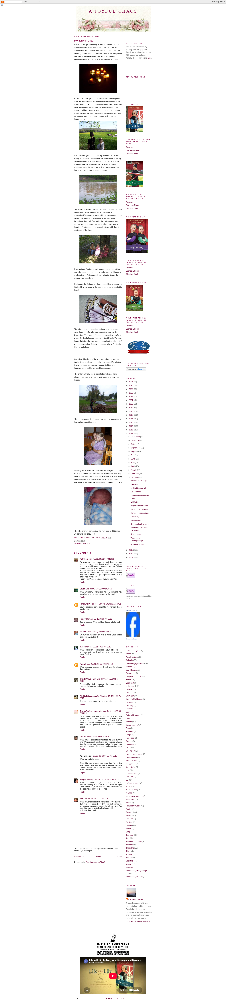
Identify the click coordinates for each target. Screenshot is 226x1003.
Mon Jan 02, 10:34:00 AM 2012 (99, 619)
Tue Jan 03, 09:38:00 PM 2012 (106, 779)
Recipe (129, 816)
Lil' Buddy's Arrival (138, 488)
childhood (130, 686)
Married (129, 793)
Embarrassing (132, 725)
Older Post (118, 857)
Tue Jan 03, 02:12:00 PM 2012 (96, 737)
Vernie (128, 864)
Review (129, 822)
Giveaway (135, 517)
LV (127, 780)
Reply (82, 582)
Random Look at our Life (141, 524)
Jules (82, 647)
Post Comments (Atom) (95, 862)
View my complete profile (138, 922)
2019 (131, 408)
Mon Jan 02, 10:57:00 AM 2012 (100, 632)
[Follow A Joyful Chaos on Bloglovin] (136, 370)
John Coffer (131, 767)
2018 (131, 411)
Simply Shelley (86, 779)
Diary (128, 712)
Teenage (129, 835)
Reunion (129, 819)
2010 (131, 554)
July (133, 455)
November (135, 440)
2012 (131, 433)
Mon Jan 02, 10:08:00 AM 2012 (99, 589)
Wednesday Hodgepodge (136, 871)
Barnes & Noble (132, 150)
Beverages (130, 673)
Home (98, 857)
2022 (131, 397)
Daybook (129, 702)
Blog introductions (133, 676)
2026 (131, 382)
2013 (131, 430)
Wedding (129, 867)
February (135, 474)
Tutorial (129, 854)
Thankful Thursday (134, 841)
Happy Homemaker (134, 754)
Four (128, 728)
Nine (128, 803)
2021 (131, 400)
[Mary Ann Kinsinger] (133, 636)
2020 (131, 404)
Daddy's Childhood (134, 699)
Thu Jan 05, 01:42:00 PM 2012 (96, 799)
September (136, 448)
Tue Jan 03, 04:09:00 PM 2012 (104, 756)
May (133, 463)
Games (129, 741)
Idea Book (130, 764)
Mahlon (129, 786)
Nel (81, 799)
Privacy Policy (115, 998)
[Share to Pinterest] (84, 541)
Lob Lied (129, 777)
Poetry (128, 809)
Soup (128, 832)
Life (127, 770)
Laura (82, 589)
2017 (131, 415)
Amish (128, 654)
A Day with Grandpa (139, 481)
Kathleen (84, 559)
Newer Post (79, 857)
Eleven (129, 722)
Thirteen (129, 845)
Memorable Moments (134, 796)
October (134, 444)
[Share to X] (80, 541)
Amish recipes (132, 657)
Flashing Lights (137, 520)
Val (81, 737)
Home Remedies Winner (141, 513)
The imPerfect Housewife (91, 711)
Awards (129, 667)
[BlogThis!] (77, 541)
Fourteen (129, 731)
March (134, 470)
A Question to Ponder (139, 506)
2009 (131, 557)
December (135, 437)
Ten (127, 838)
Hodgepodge (131, 757)
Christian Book (132, 154)
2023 (131, 393)
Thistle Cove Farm (88, 679)
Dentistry (129, 705)
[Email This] (75, 541)
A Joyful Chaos (113, 11)
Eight (128, 718)
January (134, 477)
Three (128, 851)
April (133, 466)
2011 (131, 550)
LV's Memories (132, 783)
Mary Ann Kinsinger (131, 610)
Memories (130, 799)
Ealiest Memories (133, 715)
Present (129, 812)
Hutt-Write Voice (87, 604)
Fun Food (130, 738)
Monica (83, 632)
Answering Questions (135, 664)
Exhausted (135, 502)
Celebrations (136, 492)
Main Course (131, 790)
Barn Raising (131, 670)
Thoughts (130, 848)
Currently (130, 696)
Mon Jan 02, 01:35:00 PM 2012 (100, 664)
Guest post (130, 751)
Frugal (128, 735)
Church (129, 693)
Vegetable (130, 861)
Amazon (129, 147)
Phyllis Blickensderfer (89, 696)
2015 (131, 422)
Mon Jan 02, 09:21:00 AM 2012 (101, 559)
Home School (131, 761)
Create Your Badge (131, 639)
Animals (129, 660)
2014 (131, 426)
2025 (131, 385)
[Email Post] (109, 538)
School (129, 825)
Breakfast (130, 683)
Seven (128, 829)
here (149, 58)
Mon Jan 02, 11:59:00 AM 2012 (98, 647)
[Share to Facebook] (82, 541)
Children (85, 544)
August (134, 452)
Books (128, 680)
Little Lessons (131, 773)
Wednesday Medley (134, 877)
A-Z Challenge (132, 651)
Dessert (129, 709)
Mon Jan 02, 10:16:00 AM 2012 (108, 604)
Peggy (83, 619)
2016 (131, 419)
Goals (128, 748)
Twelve (129, 858)
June (133, 459)
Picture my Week (133, 806)
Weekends (135, 484)
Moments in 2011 (138, 544)
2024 (131, 389)
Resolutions (136, 534)
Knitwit (83, 664)
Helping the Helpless (139, 509)
